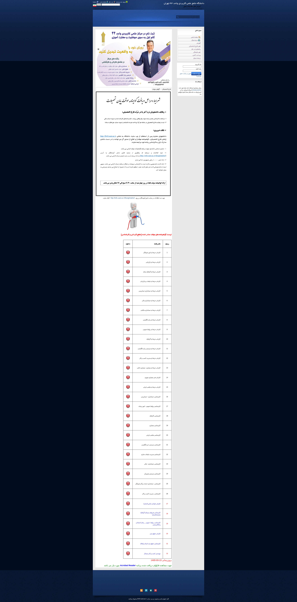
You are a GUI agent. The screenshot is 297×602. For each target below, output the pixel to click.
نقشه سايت (102, 2)
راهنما (95, 2)
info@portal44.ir (196, 90)
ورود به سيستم (121, 2)
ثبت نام (111, 2)
